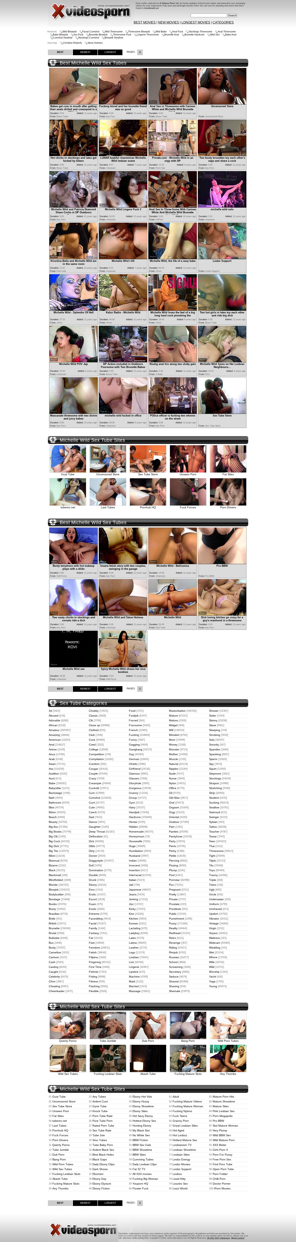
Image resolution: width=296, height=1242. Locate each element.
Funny (133, 739)
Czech (93, 812)
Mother (173, 754)
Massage (135, 991)
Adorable (54, 720)
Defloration (96, 836)
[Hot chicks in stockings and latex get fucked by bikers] (73, 155)
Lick (131, 962)
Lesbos (177, 1174)
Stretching (215, 788)
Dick (91, 841)
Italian (133, 880)
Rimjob (173, 952)
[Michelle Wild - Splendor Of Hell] (73, 309)
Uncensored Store (107, 474)
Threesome (216, 851)
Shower (214, 710)
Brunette (54, 928)
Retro (172, 938)
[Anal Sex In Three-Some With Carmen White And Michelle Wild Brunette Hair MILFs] (172, 206)
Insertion (134, 870)
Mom (172, 739)
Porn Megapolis (223, 1116)
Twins (212, 884)
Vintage (214, 923)
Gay (131, 754)
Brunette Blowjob (98, 34)
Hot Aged (178, 1130)
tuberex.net (68, 507)
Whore (213, 957)
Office (172, 788)
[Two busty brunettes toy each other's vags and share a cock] (222, 155)
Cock (92, 739)
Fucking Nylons (182, 1111)
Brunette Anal (171, 34)
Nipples (173, 768)
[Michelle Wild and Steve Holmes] (123, 614)
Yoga (212, 981)
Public (173, 913)
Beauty (53, 822)
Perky (172, 851)
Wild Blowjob (69, 31)
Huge (132, 846)
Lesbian (134, 957)
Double (93, 875)
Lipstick (133, 971)
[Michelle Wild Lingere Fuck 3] (123, 206)
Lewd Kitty (179, 1178)
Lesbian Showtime (184, 1149)
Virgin (212, 928)
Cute (92, 807)
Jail (131, 884)
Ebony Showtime (143, 1106)
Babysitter (55, 788)
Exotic (92, 909)
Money (173, 744)
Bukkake (54, 938)
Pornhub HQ (148, 507)
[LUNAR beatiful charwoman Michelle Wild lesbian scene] (123, 155)
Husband (134, 855)
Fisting (93, 976)
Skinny (213, 720)
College (93, 749)
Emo (92, 889)
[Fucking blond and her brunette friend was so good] (123, 103)
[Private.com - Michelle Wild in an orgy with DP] (172, 155)
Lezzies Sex (180, 1183)
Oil (170, 793)
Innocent (134, 865)
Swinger (214, 817)
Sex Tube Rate (101, 1130)
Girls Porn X (220, 1149)
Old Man (174, 797)
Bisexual (54, 860)
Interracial (135, 875)
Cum (92, 793)
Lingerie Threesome (148, 34)
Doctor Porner (222, 1183)
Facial (92, 923)
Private (173, 899)
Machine (134, 976)
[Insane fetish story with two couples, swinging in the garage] (123, 563)
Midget (173, 725)
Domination (96, 870)
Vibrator (214, 918)
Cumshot (94, 797)
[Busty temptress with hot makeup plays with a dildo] (73, 563)
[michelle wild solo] (222, 206)
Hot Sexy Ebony (142, 1116)
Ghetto (133, 764)
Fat (91, 938)
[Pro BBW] (222, 563)
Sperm (213, 759)
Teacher (214, 831)
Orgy (172, 812)
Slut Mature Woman (225, 1125)
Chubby (94, 710)
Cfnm (52, 981)
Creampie (95, 783)
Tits (211, 865)
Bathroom (55, 802)
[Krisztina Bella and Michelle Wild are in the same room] (73, 258)
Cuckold (94, 788)
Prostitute (175, 909)
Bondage (54, 899)
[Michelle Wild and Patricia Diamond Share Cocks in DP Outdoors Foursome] (73, 206)
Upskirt (213, 913)
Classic (93, 715)
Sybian (213, 822)
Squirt (212, 768)
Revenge (174, 942)
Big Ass (53, 826)
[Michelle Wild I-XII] (123, 258)
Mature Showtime (224, 1101)
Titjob (212, 860)
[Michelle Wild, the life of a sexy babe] (172, 258)
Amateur (54, 730)
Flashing (94, 986)
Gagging (134, 744)
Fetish (93, 952)
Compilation (96, 759)
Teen (212, 841)
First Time (95, 967)
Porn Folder (220, 1174)
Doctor (93, 855)
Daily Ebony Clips (103, 1164)
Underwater (216, 899)
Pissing (173, 865)
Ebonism (97, 1174)
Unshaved (215, 909)
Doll (91, 865)
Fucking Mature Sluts (188, 1073)
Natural (173, 764)
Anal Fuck (177, 31)
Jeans (133, 894)
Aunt (52, 778)
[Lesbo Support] (222, 258)
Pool (172, 875)
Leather (134, 947)
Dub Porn (148, 1040)
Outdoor (174, 822)
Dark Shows (100, 1169)
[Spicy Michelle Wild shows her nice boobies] (123, 666)
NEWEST (85, 52)
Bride (52, 918)
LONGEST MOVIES (195, 22)
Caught (53, 971)
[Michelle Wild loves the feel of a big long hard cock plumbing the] (172, 309)
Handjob (134, 812)
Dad (91, 817)
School (173, 962)
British (53, 923)
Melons (173, 720)
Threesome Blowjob (139, 31)
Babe (52, 783)
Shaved (174, 981)
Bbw (51, 807)
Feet (92, 942)
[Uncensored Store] (222, 103)
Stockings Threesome (200, 31)
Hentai (133, 822)
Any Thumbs (228, 1073)
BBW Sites (139, 1154)
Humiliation (136, 851)
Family (93, 928)
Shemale (174, 991)
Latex (132, 938)
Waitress (214, 938)
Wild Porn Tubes (228, 1040)
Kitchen (133, 918)
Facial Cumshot (90, 31)
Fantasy (94, 933)
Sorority (214, 744)
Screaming (176, 967)
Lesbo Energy (181, 1159)
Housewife (135, 841)
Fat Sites (228, 474)
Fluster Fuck (140, 1188)
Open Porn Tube (223, 1169)
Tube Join (98, 1135)
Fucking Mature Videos (187, 1101)
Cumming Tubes (142, 1159)
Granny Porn (181, 1120)
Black (52, 870)
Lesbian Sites (181, 1154)
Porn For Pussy (222, 1154)
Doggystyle (96, 860)
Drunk (92, 880)
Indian (133, 860)
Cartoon (54, 957)
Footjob (134, 715)
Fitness (93, 981)
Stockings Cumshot (88, 37)
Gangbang (135, 749)
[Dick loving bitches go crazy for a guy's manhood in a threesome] (222, 614)
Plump (173, 870)
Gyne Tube (99, 1106)
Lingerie (134, 967)
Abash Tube (148, 1073)
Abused (53, 715)
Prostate (174, 904)
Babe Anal (230, 34)
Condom (94, 764)
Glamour (134, 773)
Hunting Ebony (141, 1125)
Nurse (173, 778)
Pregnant (175, 889)
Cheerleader (57, 991)
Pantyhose (175, 836)
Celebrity (54, 976)
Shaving (174, 986)
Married (134, 986)
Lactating (135, 928)
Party (172, 841)
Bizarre (53, 865)
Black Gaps (99, 1159)
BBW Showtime (142, 1149)
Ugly (212, 889)
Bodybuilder (56, 894)
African (53, 725)
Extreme (94, 913)
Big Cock (54, 841)
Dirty (92, 851)
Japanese (135, 889)
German (134, 759)
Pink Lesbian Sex (224, 1111)
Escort (93, 899)
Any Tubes (99, 1096)
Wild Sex (215, 34)
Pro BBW (218, 1120)
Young (213, 986)
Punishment (176, 918)
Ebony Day (99, 1178)
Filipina (93, 957)
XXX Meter (219, 1145)
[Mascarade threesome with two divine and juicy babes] (73, 412)
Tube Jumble (108, 1040)
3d (50, 710)
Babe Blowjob (60, 34)
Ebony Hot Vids (142, 1096)
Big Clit (53, 836)
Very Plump (220, 1130)
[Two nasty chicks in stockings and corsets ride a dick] (73, 614)
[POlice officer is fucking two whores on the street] (172, 412)
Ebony (93, 884)
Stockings (215, 778)
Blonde (53, 884)
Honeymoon (136, 836)
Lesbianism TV (182, 1145)
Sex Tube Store (148, 474)
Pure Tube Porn (102, 1120)
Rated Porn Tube (103, 1125)
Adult (176, 1096)
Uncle (212, 894)
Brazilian (54, 913)
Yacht (212, 976)
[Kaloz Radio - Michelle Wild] (123, 309)
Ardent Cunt (100, 1101)
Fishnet (93, 971)
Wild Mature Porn (224, 1140)
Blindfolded (56, 880)
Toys (212, 870)
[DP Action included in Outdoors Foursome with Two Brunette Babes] (123, 361)
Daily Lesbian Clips (144, 1164)
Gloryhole (135, 783)
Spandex (214, 749)
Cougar (93, 768)
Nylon (172, 783)
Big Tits (53, 851)
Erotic (92, 894)
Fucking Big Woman (145, 1178)
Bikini (52, 855)
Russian (174, 957)
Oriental (174, 817)
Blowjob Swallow (114, 37)
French (133, 730)
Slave (212, 725)
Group (133, 797)
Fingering (95, 962)
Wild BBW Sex (222, 1135)
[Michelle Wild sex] (73, 666)
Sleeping (214, 730)
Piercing (174, 860)
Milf (171, 730)
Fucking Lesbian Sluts (108, 1073)
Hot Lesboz (180, 1135)
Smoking (214, 734)
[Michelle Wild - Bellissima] (172, 563)
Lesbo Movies (181, 1164)
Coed (92, 744)
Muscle (173, 759)
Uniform (214, 904)
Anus (52, 754)
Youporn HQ (140, 1183)
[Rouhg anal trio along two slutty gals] (172, 361)
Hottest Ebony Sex (144, 1120)
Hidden (133, 826)
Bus (51, 942)
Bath (52, 797)
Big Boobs (55, 831)
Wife (212, 962)
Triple (212, 880)
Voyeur (213, 933)
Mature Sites (221, 1106)
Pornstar (174, 880)
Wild (211, 967)
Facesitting (96, 918)
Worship (214, 971)
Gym (132, 802)
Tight (212, 855)
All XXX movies (142, 1174)
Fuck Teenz (180, 1116)
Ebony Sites (140, 1111)
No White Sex (141, 1135)
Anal (51, 744)
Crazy (92, 778)
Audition (54, 773)
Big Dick (54, 846)
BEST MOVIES (145, 22)
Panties (173, 831)
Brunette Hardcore (194, 34)
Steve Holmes (95, 42)
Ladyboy (134, 933)
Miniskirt (174, 734)
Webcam (214, 942)
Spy (211, 764)
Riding (173, 947)
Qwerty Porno (68, 1040)
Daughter (95, 826)
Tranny (213, 875)
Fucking (134, 734)
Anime (53, 749)
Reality (173, 928)
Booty (52, 909)
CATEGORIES (223, 22)
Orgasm (174, 807)
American (55, 739)
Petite (172, 855)
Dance (93, 822)
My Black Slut (141, 1130)
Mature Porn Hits (223, 1096)
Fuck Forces (188, 507)
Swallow (214, 807)
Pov (171, 884)
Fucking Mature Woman (188, 1106)
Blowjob (54, 889)
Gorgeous (135, 788)
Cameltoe (55, 952)
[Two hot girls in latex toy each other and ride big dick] (222, 309)
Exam (92, 904)
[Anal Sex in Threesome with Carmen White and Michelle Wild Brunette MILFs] (172, 103)
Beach (53, 817)
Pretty (172, 894)
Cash (52, 962)
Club (92, 734)
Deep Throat (97, 831)
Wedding (214, 947)
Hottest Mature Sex (185, 1140)
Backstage (55, 793)
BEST (60, 52)
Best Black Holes (103, 1154)
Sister (212, 715)
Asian (52, 764)
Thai (212, 846)
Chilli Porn (219, 1178)
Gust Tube (68, 474)
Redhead (175, 933)
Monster (174, 749)
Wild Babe (161, 31)
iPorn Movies (222, 1188)
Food (132, 710)
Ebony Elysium (101, 1183)
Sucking (214, 802)
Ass (51, 768)
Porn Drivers (228, 507)
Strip (212, 793)
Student (214, 797)
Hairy (132, 807)
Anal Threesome (227, 31)
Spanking (215, 754)
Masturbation (177, 710)
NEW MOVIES (168, 22)
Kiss (131, 913)
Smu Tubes (99, 1140)
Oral (171, 802)
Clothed (94, 730)
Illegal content (237, 1238)
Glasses (134, 778)
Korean (133, 923)
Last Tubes (108, 507)
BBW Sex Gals (141, 1145)
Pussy (173, 923)
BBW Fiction (140, 1140)
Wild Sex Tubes (68, 1073)
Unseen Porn (188, 474)
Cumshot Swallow (62, 37)
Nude (172, 773)
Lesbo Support (182, 1169)
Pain (172, 826)
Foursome (135, 725)
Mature (173, 715)
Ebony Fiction (101, 1188)
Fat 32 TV (138, 1169)
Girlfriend (135, 768)
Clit (91, 720)
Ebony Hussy (140, 1101)
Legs (132, 952)
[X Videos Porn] (68, 25)
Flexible (94, 991)
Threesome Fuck (122, 34)
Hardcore (135, 817)
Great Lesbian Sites (185, 1125)
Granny (133, 793)
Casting (53, 967)
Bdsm (52, 812)
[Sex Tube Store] (222, 412)
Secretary (175, 971)
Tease (213, 836)
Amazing (54, 734)
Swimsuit (214, 812)
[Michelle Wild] (172, 614)
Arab (52, 759)
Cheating (54, 986)
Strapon (214, 783)
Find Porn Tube (222, 1164)
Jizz (131, 904)
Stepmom (215, 773)
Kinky (132, 909)
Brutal (52, 933)
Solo (212, 739)
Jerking (133, 899)
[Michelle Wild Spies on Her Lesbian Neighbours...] (222, 361)
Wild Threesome (114, 31)
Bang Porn (188, 1040)
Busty (52, 947)
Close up (94, 725)
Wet (211, 952)
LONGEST (110, 52)
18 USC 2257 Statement (218, 1238)
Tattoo (213, 826)
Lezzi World (180, 1188)
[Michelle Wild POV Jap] (73, 361)
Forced (133, 720)
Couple (93, 773)
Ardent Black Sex (103, 1149)
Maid (132, 981)
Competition (96, 754)
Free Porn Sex (222, 1159)
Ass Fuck (78, 34)
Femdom (94, 947)
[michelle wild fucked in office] (123, 412)
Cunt (92, 802)
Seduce (174, 976)
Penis (172, 846)
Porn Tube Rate (102, 1116)
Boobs (53, 904)
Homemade (136, 831)
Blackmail (55, 875)
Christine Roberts (72, 42)
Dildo (92, 846)
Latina (133, 942)
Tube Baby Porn (102, 1145)
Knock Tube (100, 1111)
